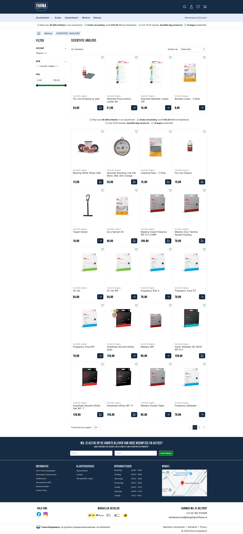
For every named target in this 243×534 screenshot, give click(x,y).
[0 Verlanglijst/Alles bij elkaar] (198, 7)
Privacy (203, 527)
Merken (86, 17)
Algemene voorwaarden (174, 527)
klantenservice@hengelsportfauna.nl (188, 517)
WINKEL (166, 466)
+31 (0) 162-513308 (196, 513)
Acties (58, 17)
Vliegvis (41, 53)
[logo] (38, 527)
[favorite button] (102, 58)
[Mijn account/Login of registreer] (191, 7)
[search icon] (184, 7)
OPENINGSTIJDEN (122, 466)
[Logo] (41, 7)
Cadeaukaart (71, 17)
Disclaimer (192, 527)
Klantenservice (191, 17)
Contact (203, 17)
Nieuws (97, 17)
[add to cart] (100, 107)
